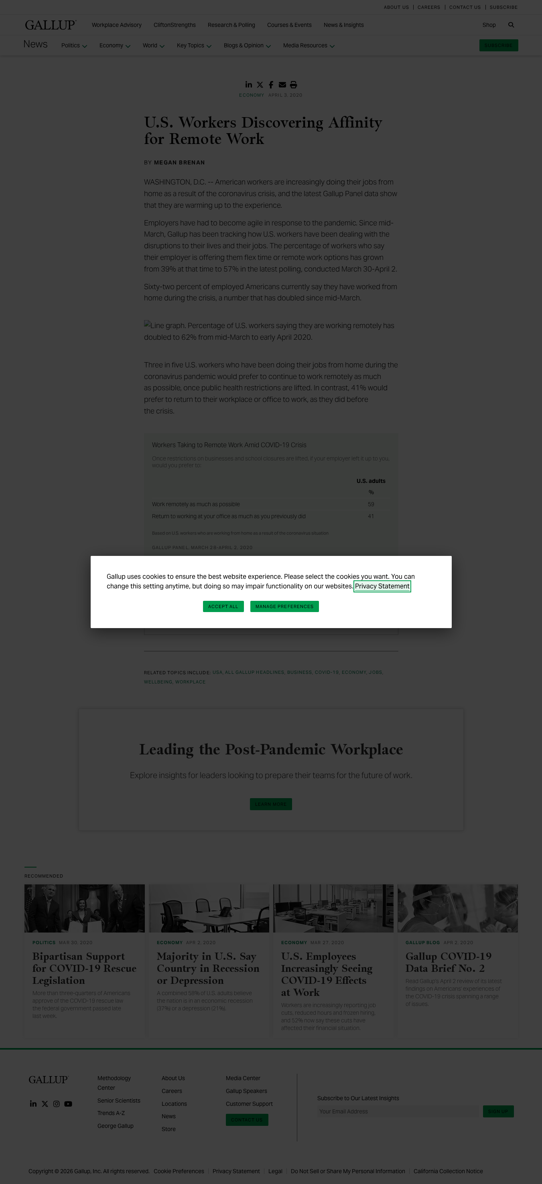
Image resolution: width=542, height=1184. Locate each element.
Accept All (223, 606)
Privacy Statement (382, 586)
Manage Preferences (285, 606)
